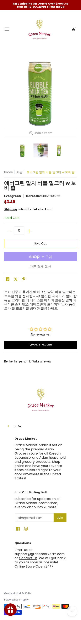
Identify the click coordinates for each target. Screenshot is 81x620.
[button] (73, 29)
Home (8, 172)
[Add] (29, 231)
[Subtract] (9, 231)
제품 (19, 172)
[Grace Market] (39, 29)
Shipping (10, 209)
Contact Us (28, 558)
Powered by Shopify (16, 599)
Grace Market (12, 593)
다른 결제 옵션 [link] (40, 267)
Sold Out (40, 243)
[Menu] (6, 29)
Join (60, 517)
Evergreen (12, 196)
